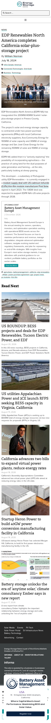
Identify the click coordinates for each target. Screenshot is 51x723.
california (32, 272)
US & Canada (9, 65)
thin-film (14, 277)
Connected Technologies (13, 69)
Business (7, 73)
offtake (5, 275)
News (4, 30)
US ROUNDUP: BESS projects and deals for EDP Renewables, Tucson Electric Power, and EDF (24, 333)
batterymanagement (21, 272)
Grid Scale (28, 69)
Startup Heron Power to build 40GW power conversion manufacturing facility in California (23, 526)
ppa (31, 275)
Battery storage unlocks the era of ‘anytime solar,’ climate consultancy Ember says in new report (25, 591)
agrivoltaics (8, 272)
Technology (16, 73)
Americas (18, 65)
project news (39, 275)
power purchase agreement (18, 275)
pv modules (5, 277)
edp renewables (43, 272)
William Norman (13, 56)
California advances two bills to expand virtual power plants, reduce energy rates (25, 463)
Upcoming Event (11, 205)
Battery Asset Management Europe (22, 209)
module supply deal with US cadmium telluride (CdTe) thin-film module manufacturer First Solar (25, 184)
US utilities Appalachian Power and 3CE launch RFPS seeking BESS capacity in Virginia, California (24, 401)
